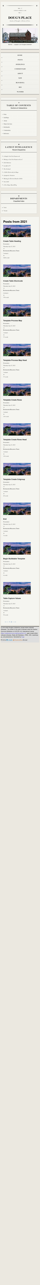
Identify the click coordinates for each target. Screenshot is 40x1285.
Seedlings (20, 64)
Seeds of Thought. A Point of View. (20, 21)
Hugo (22, 637)
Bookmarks (7, 127)
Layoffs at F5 (7, 166)
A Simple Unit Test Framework (12, 156)
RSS (20, 87)
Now (20, 78)
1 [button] (9, 622)
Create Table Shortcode (13, 281)
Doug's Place (20, 17)
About (20, 73)
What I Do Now (8, 124)
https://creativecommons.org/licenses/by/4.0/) (13, 633)
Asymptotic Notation (9, 175)
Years (5, 211)
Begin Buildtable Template (14, 558)
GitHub (4, 640)
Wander (20, 92)
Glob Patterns (7, 163)
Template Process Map (12, 320)
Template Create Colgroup (14, 479)
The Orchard (7, 169)
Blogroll (20, 83)
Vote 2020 (6, 182)
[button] (6, 622)
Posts (20, 60)
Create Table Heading (12, 241)
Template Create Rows (12, 400)
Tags (5, 207)
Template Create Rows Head (15, 439)
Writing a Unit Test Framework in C (13, 159)
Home (20, 55)
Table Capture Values (12, 598)
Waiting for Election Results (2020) (13, 178)
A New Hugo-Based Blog (10, 185)
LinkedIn (10, 640)
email (25, 640)
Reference (6, 133)
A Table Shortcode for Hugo (11, 172)
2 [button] (11, 622)
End (5, 519)
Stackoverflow (18, 640)
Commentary (20, 69)
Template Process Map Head (15, 360)
